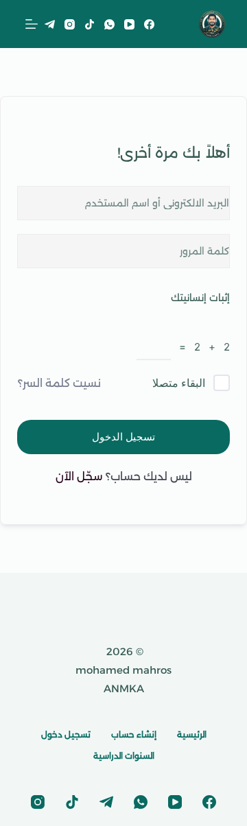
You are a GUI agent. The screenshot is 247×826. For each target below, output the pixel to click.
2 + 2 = (200, 346)
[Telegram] (50, 24)
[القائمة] (31, 24)
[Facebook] (149, 24)
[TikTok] (89, 24)
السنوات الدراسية (123, 756)
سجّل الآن (79, 476)
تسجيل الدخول (123, 436)
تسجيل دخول (66, 734)
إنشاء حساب (133, 734)
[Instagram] (69, 24)
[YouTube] (129, 24)
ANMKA (124, 688)
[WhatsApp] (109, 24)
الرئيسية (192, 734)
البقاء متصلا (178, 383)
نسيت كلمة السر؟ (59, 383)
